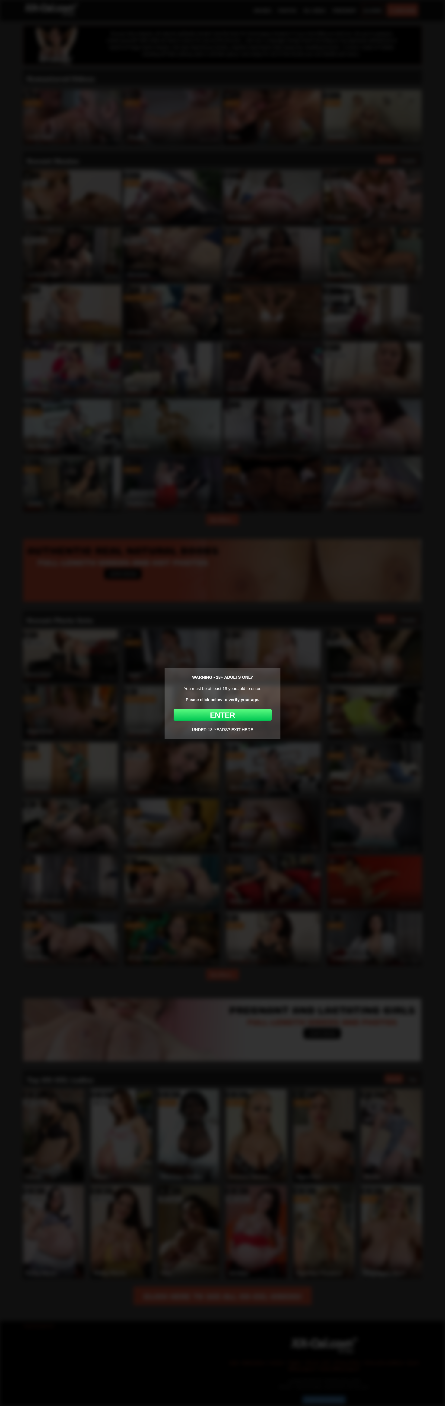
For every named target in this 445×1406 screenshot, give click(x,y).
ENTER (222, 715)
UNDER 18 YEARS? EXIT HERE (222, 729)
